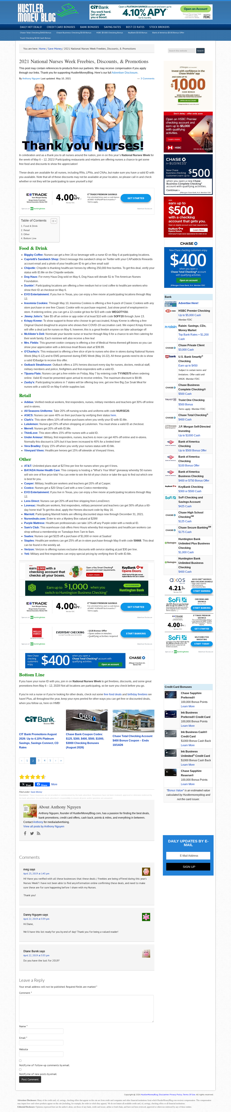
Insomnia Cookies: (36, 303)
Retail (27, 230)
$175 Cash (185, 532)
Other (27, 234)
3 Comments (147, 78)
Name (23, 1026)
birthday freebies (137, 694)
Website (23, 1049)
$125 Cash (185, 521)
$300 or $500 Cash (189, 491)
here (113, 415)
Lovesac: (30, 505)
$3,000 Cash (186, 349)
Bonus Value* (176, 790)
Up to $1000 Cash (189, 435)
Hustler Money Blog (48, 13)
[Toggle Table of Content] (52, 221)
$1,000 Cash (186, 552)
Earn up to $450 (188, 365)
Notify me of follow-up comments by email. (44, 1065)
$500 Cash (185, 393)
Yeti (26, 553)
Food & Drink (31, 226)
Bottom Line (30, 238)
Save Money (36, 792)
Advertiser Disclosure (124, 72)
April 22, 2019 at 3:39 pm (36, 918)
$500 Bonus (185, 404)
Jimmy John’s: (33, 316)
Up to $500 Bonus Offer (192, 450)
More (54, 784)
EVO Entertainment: (37, 294)
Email (23, 1037)
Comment (25, 992)
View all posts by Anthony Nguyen (43, 826)
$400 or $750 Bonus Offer (193, 480)
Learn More (188, 706)
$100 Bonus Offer (188, 465)
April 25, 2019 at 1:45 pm (36, 873)
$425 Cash (185, 506)
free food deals (113, 694)
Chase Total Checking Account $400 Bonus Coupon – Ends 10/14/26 (132, 740)
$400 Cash (185, 419)
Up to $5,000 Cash (189, 315)
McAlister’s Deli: (34, 334)
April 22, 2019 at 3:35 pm (36, 955)
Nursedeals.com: (35, 518)
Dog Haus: (31, 276)
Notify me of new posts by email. (38, 1074)
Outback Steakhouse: (38, 364)
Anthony (38, 822)
